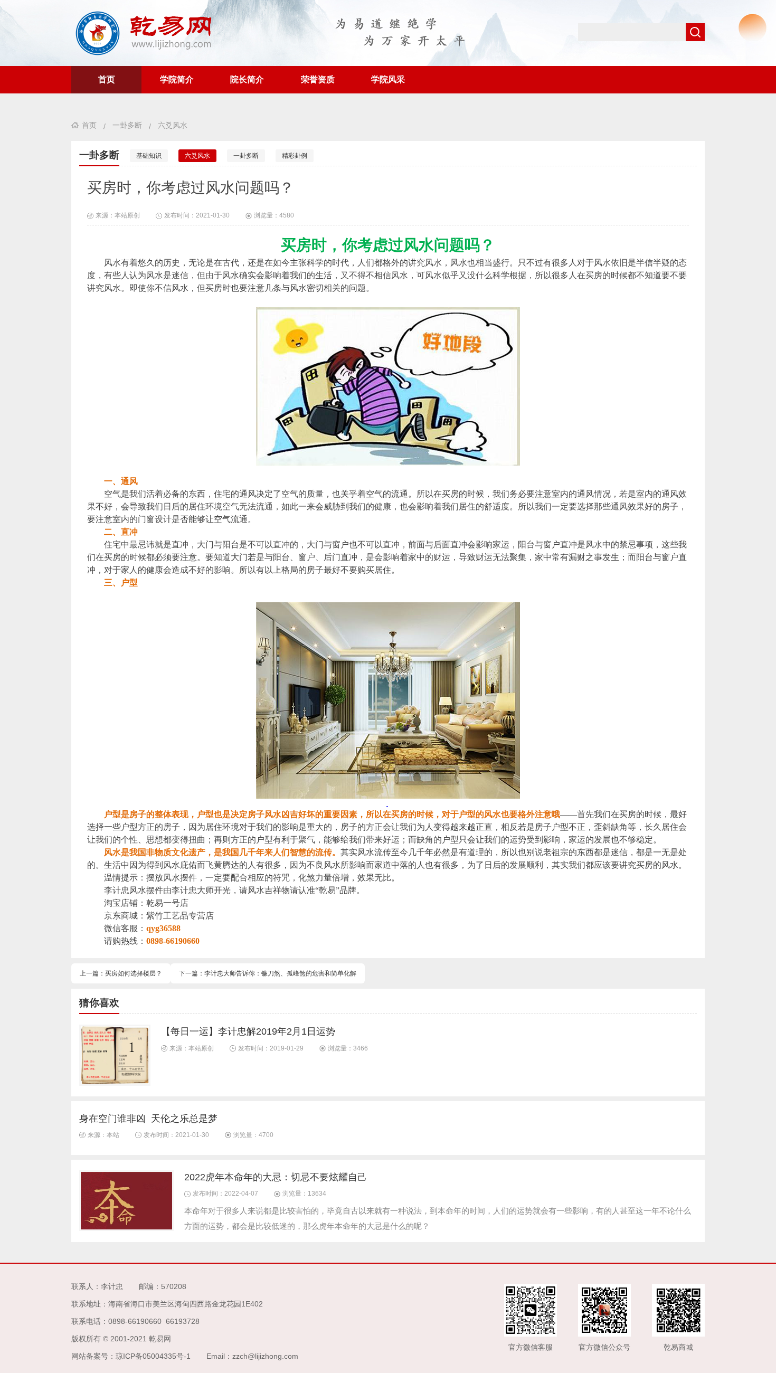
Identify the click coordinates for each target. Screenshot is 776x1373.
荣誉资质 (318, 79)
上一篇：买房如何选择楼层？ (121, 973)
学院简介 (177, 79)
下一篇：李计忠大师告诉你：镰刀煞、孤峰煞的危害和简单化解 (267, 973)
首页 (106, 79)
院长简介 (247, 79)
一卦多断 (127, 125)
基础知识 (149, 155)
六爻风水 (172, 125)
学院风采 (388, 79)
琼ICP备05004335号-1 (153, 1356)
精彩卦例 (294, 155)
